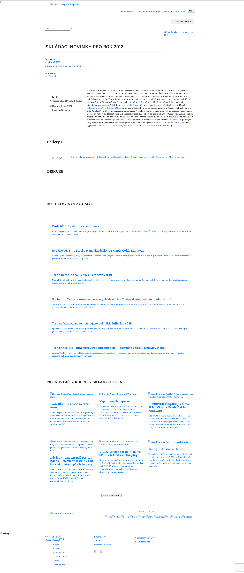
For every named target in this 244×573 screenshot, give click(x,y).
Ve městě (57, 541)
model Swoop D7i (134, 105)
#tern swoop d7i (176, 157)
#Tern (134, 157)
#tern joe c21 (162, 157)
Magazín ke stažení (103, 544)
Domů (56, 537)
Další (190, 11)
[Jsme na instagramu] (102, 552)
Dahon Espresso (173, 122)
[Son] (168, 516)
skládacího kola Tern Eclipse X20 (102, 108)
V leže (56, 560)
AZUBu (101, 125)
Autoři (97, 541)
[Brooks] (125, 516)
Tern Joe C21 (121, 119)
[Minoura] (176, 516)
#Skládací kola (102, 157)
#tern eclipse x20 (146, 157)
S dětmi (56, 544)
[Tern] (108, 516)
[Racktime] (159, 516)
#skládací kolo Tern (120, 157)
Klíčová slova (100, 537)
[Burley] (134, 516)
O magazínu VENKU (144, 538)
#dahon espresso (86, 157)
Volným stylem (60, 556)
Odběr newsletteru (182, 21)
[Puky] (142, 516)
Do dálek (57, 548)
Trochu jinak (59, 564)
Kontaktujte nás (142, 542)
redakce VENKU (52, 62)
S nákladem (58, 552)
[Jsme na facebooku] (96, 552)
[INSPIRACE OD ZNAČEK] (62, 513)
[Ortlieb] (116, 516)
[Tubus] (149, 516)
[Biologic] (187, 516)
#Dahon (73, 157)
